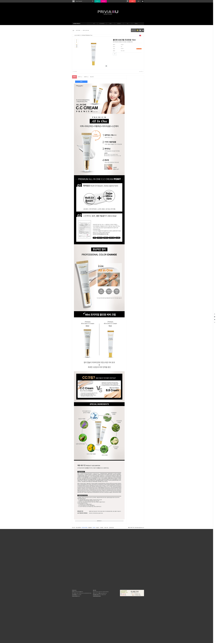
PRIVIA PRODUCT (77, 23)
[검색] (92, 1)
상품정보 (74, 76)
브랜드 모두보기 (139, 48)
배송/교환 (92, 76)
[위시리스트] (115, 53)
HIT (94, 23)
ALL (127, 23)
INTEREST (119, 23)
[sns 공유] (142, 30)
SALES (97, 1)
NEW (110, 23)
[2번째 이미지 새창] (77, 45)
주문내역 (93, 527)
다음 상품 (140, 71)
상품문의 (86, 76)
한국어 (81, 81)
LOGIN (132, 1)
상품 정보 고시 (99, 520)
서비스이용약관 (78, 527)
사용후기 (80, 76)
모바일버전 (90, 527)
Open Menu (73, 1)
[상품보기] (106, 66)
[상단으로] (214, 641)
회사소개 (73, 527)
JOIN (138, 1)
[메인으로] (73, 30)
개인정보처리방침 (84, 527)
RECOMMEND (102, 23)
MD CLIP (103, 1)
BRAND (136, 23)
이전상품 (75, 71)
